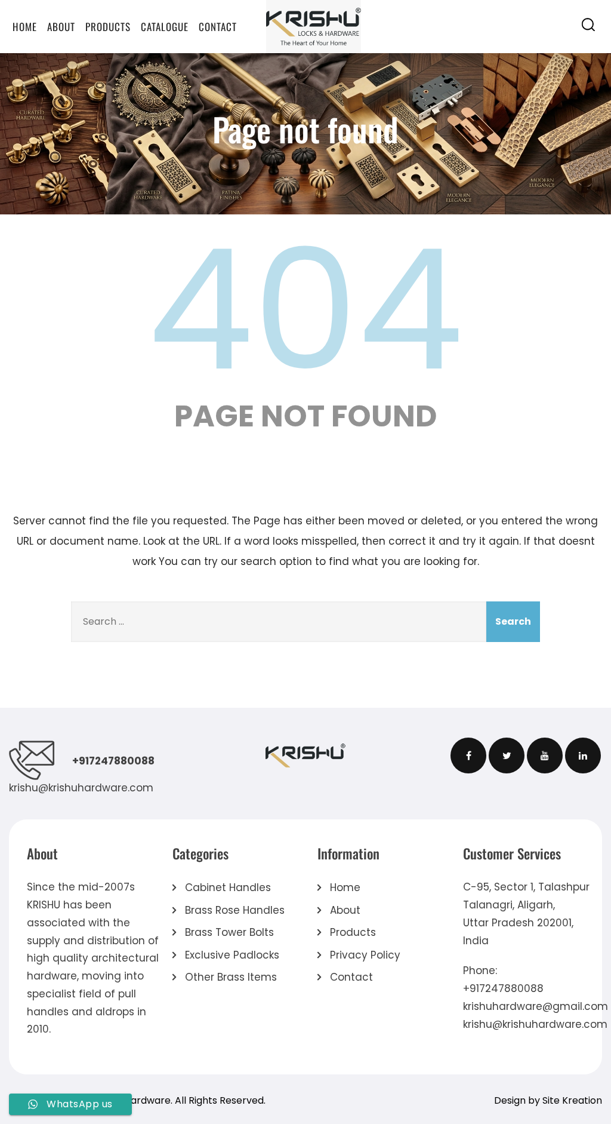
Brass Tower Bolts (229, 932)
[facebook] (468, 755)
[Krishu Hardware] (313, 26)
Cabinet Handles (228, 887)
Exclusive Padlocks (232, 955)
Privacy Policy (365, 955)
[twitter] (506, 755)
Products (108, 26)
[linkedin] (583, 755)
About (61, 26)
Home (25, 26)
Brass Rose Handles (235, 910)
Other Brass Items (231, 977)
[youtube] (545, 755)
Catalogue (165, 26)
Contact (218, 26)
